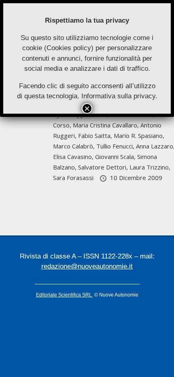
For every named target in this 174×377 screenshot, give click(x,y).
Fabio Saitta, (96, 135)
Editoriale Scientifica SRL (64, 295)
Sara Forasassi (74, 178)
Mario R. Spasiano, (139, 135)
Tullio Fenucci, (116, 146)
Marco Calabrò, (74, 146)
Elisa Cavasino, (74, 156)
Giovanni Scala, (116, 156)
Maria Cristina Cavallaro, (106, 125)
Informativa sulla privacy (118, 96)
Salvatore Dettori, (103, 167)
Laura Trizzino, (149, 167)
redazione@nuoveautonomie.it (87, 266)
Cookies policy (69, 48)
